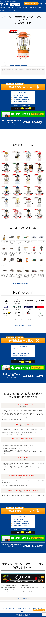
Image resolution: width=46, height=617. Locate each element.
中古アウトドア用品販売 (12, 10)
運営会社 (20, 608)
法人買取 (15, 608)
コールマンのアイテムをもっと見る (24, 283)
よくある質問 (38, 7)
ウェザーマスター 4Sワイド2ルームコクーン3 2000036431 (12, 254)
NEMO (40, 309)
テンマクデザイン (6, 309)
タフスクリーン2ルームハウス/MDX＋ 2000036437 (41, 243)
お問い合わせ (3, 10)
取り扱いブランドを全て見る (23, 326)
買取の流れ (26, 7)
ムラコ (6, 303)
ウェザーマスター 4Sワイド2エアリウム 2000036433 (4, 253)
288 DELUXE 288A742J (41, 253)
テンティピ (6, 315)
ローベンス (28, 315)
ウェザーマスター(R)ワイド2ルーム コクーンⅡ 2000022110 (19, 276)
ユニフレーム (28, 309)
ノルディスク (17, 315)
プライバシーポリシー (28, 608)
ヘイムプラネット (17, 303)
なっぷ (23, 611)
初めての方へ (3, 7)
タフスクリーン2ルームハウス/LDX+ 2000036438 (34, 243)
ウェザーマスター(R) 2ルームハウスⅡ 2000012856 (12, 275)
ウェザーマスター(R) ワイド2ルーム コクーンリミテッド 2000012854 (27, 276)
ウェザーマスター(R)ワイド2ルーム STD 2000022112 (41, 275)
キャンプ (12, 4)
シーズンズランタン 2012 (27, 264)
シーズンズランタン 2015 (19, 253)
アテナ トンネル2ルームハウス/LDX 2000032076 (4, 275)
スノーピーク (28, 303)
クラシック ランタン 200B (34, 253)
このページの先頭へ (24, 598)
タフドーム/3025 (34, 264)
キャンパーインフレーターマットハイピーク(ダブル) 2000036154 (12, 243)
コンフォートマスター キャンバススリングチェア (4, 265)
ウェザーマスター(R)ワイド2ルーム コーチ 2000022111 (34, 276)
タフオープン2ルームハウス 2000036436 (27, 242)
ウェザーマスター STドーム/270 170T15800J (41, 265)
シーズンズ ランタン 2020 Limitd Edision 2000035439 (4, 243)
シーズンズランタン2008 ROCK (19, 264)
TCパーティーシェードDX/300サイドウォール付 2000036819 (19, 243)
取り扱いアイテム (11, 7)
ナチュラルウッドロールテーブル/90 (26, 253)
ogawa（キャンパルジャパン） (39, 316)
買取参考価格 (31, 7)
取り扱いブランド (19, 7)
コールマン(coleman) (13, 62)
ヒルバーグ (17, 309)
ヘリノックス (39, 303)
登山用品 (17, 4)
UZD (2, 585)
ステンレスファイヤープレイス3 (12, 264)
